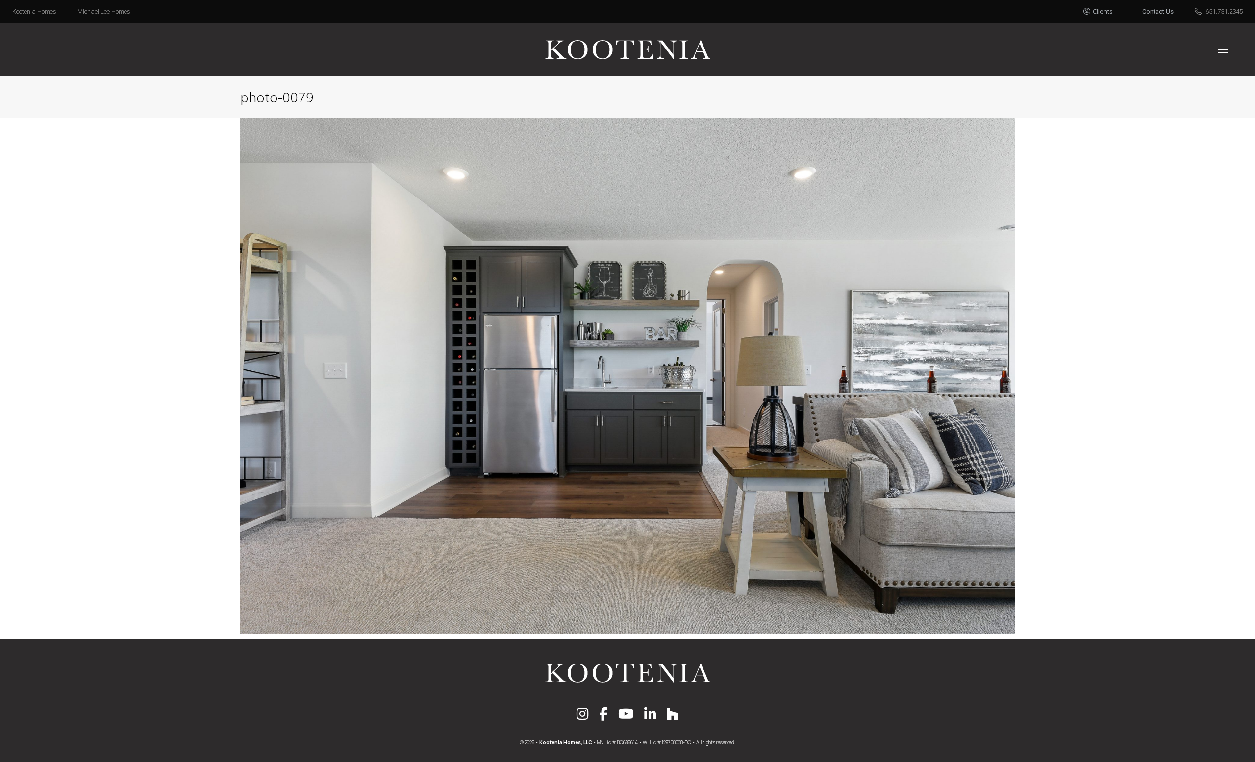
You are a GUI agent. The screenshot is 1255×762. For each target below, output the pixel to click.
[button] (1109, 9)
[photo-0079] (627, 376)
